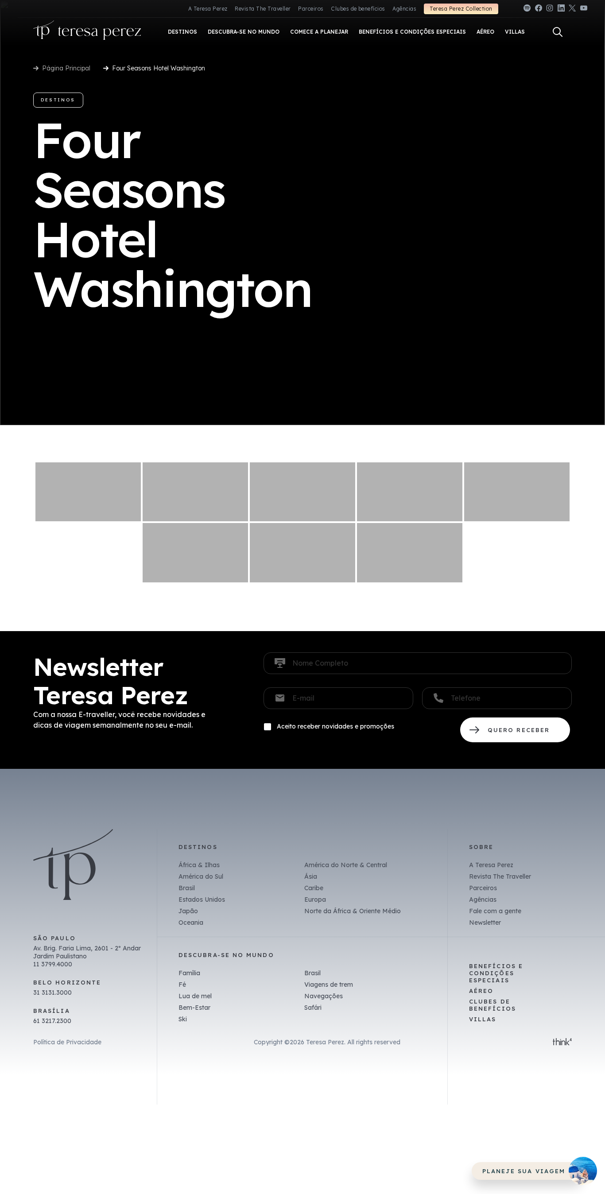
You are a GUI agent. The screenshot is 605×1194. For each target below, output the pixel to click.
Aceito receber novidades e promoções (335, 726)
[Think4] (562, 1042)
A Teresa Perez (208, 8)
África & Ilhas (199, 865)
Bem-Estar (194, 1008)
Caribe (313, 888)
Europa (315, 899)
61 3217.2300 (52, 1021)
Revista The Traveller (263, 8)
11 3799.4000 (52, 964)
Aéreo (481, 990)
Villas (482, 1019)
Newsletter (485, 923)
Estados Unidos (201, 899)
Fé (182, 985)
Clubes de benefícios (358, 8)
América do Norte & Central (345, 865)
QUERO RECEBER (515, 729)
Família (189, 973)
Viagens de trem (328, 985)
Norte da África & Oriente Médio (352, 911)
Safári (313, 1008)
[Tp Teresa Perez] (87, 32)
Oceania (190, 923)
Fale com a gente (495, 911)
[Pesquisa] (557, 32)
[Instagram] (549, 9)
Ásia (310, 876)
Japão (188, 911)
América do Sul (200, 876)
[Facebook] (538, 9)
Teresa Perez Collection (461, 8)
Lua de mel (195, 996)
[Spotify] (527, 9)
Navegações (323, 996)
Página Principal (66, 68)
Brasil (186, 888)
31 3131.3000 (52, 992)
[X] (572, 9)
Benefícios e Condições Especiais (496, 973)
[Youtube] (583, 9)
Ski (182, 1019)
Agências (404, 8)
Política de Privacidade (67, 1042)
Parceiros (310, 8)
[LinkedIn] (561, 9)
